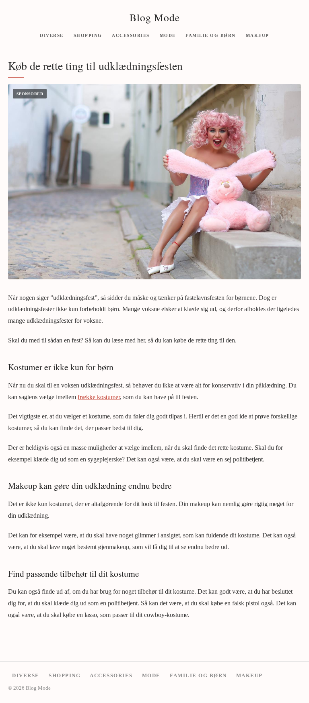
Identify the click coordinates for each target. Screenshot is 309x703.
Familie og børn (210, 35)
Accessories (131, 35)
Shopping (88, 35)
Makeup (257, 35)
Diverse (52, 35)
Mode (168, 35)
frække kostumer (99, 397)
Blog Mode (155, 17)
